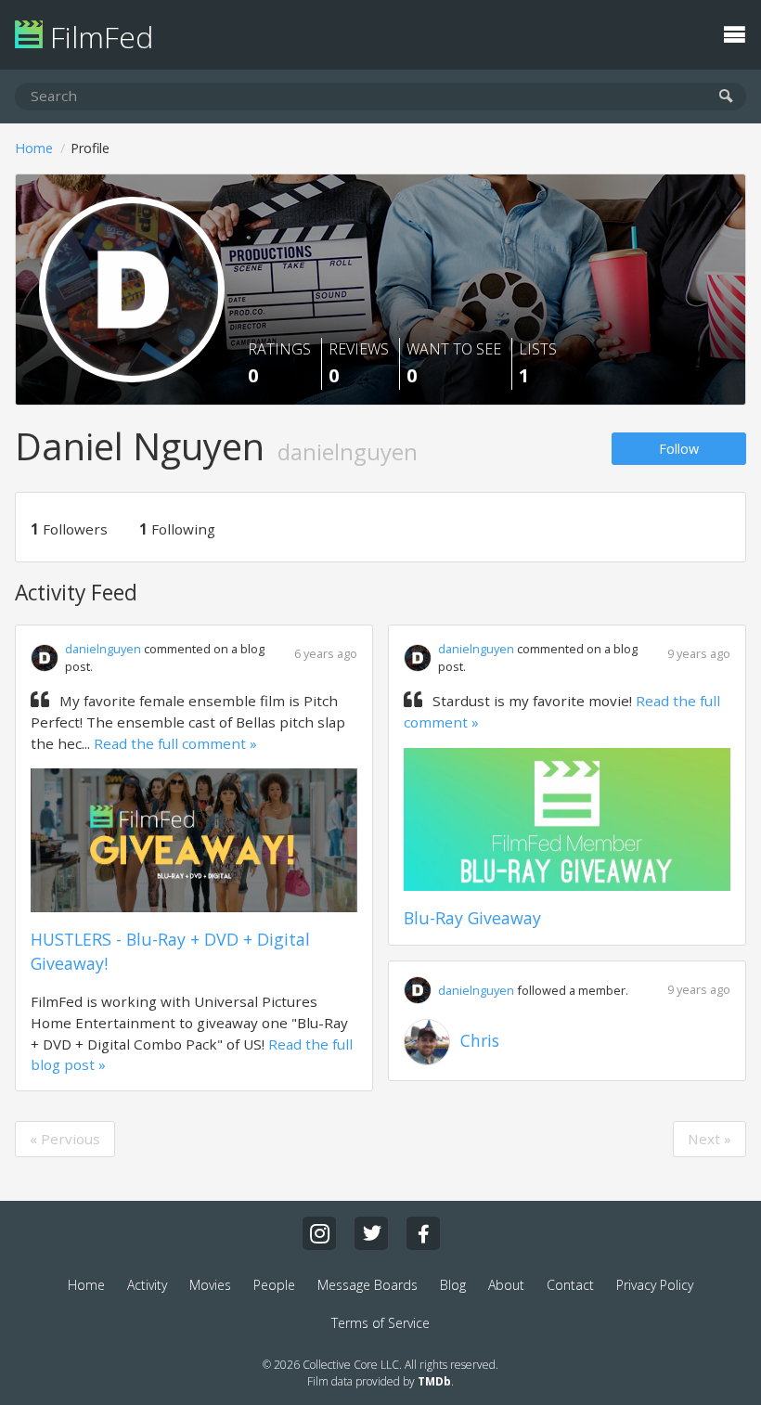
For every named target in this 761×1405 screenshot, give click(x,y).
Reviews (359, 363)
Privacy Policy (654, 1285)
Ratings (279, 363)
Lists (538, 363)
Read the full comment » (175, 743)
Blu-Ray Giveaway (472, 918)
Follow (679, 449)
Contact (570, 1285)
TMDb (434, 1381)
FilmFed (98, 37)
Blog (453, 1285)
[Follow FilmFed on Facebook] (423, 1233)
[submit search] (726, 97)
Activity (147, 1285)
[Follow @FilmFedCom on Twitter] (371, 1233)
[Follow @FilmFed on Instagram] (319, 1233)
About (506, 1285)
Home (34, 148)
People (274, 1285)
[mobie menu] (734, 32)
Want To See (453, 363)
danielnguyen (103, 648)
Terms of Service (380, 1323)
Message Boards (367, 1285)
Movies (210, 1285)
